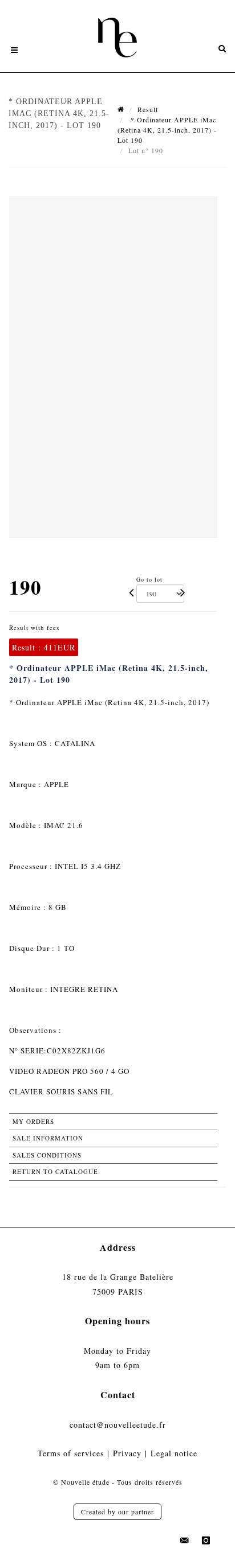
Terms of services (71, 1453)
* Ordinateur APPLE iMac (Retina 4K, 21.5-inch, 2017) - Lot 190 (167, 130)
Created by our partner (117, 1511)
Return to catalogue (55, 1171)
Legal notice (174, 1453)
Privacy (127, 1453)
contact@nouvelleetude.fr (118, 1424)
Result (147, 109)
